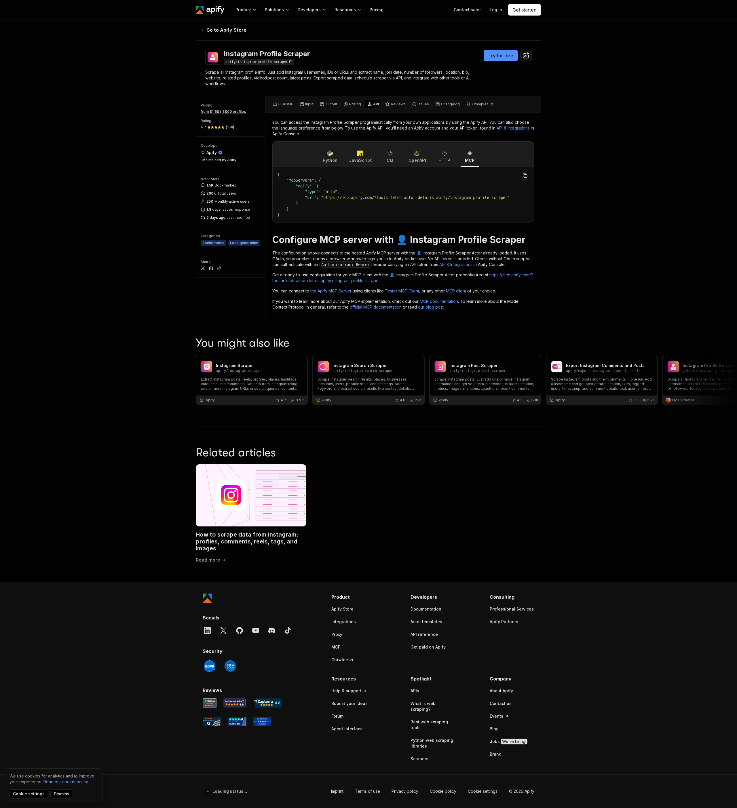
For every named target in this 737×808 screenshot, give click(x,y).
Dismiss (61, 793)
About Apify (501, 690)
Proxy (336, 634)
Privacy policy (405, 791)
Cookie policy (443, 791)
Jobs (508, 741)
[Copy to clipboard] (525, 176)
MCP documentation (439, 301)
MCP (336, 647)
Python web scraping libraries (432, 743)
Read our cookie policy (65, 781)
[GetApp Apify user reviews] (209, 703)
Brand (496, 754)
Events (496, 716)
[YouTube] (255, 630)
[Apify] (210, 10)
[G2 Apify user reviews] (212, 721)
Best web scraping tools (429, 724)
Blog (494, 728)
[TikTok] (287, 630)
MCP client (456, 290)
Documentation (426, 609)
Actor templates (426, 621)
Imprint (337, 791)
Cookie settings (482, 791)
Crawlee (339, 659)
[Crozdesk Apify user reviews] (262, 721)
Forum (337, 716)
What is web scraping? (423, 706)
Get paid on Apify (428, 647)
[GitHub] (239, 630)
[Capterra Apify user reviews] (267, 703)
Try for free (500, 55)
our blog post (431, 307)
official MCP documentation (376, 307)
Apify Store (342, 609)
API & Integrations (513, 128)
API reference (424, 634)
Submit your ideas (349, 703)
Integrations (343, 621)
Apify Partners (504, 621)
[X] (223, 630)
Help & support (346, 690)
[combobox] (526, 55)
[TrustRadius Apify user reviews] (237, 721)
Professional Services (512, 609)
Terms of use (367, 791)
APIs (415, 690)
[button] (353, 597)
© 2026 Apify (521, 791)
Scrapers (419, 758)
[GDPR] (209, 666)
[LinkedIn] (207, 630)
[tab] (283, 104)
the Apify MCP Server (331, 290)
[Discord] (271, 630)
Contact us (501, 703)
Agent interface (347, 728)
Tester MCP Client (402, 290)
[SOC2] (230, 666)
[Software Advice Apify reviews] (234, 703)
